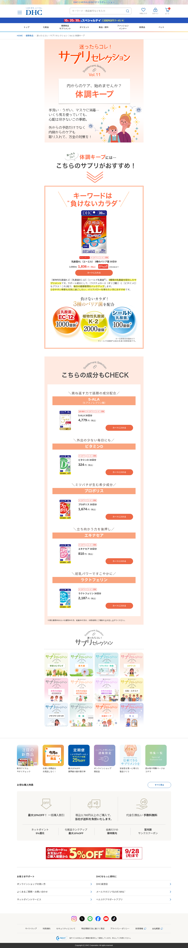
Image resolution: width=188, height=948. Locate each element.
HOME (20, 36)
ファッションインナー (123, 27)
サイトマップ (31, 929)
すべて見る (159, 785)
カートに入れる (94, 273)
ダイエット (84, 27)
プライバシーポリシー (120, 929)
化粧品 (46, 27)
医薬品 (142, 27)
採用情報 (139, 929)
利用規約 (46, 929)
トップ (26, 27)
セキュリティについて (65, 929)
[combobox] (100, 11)
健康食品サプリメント (65, 27)
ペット (161, 27)
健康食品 (29, 36)
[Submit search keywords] (127, 11)
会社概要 (156, 929)
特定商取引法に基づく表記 (92, 929)
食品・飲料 (103, 27)
